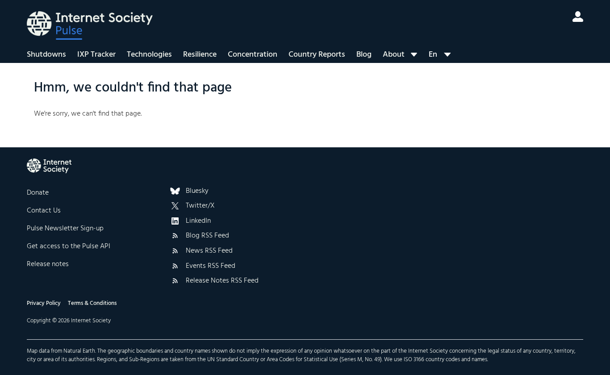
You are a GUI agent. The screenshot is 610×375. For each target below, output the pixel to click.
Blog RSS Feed (207, 236)
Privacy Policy (44, 303)
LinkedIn (198, 221)
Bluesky (197, 192)
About (394, 55)
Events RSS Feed (210, 266)
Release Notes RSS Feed (222, 281)
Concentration (252, 55)
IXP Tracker (96, 55)
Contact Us (44, 210)
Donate (38, 193)
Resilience (200, 55)
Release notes (48, 264)
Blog (364, 55)
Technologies (149, 55)
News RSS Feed (209, 251)
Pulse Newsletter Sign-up (65, 228)
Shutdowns (46, 55)
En (433, 54)
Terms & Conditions (92, 303)
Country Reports (316, 55)
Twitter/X (200, 206)
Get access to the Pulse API (68, 246)
